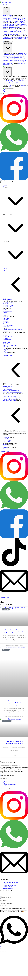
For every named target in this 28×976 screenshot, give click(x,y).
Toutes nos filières (7, 15)
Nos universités (7, 395)
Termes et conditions (8, 888)
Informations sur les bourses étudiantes (12, 57)
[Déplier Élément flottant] (0, 948)
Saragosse (22, 85)
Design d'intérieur (7, 311)
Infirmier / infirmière (8, 325)
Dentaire (23, 22)
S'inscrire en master (21, 38)
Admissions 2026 (8, 43)
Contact (5, 89)
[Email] (14, 876)
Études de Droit (7, 344)
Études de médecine (8, 306)
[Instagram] (14, 122)
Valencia (10, 85)
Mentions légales (7, 884)
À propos (5, 91)
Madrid (19, 83)
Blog (4, 6)
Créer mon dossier (4, 451)
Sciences (5, 352)
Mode (19, 20)
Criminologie (18, 33)
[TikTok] (14, 566)
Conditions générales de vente (10, 882)
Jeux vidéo (21, 21)
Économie (5, 31)
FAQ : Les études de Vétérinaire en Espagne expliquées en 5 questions (14, 631)
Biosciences (11, 25)
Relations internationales (12, 32)
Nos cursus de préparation (9, 400)
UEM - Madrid (6, 436)
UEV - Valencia (22, 81)
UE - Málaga (10, 81)
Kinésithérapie (16, 27)
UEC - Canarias (15, 82)
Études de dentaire (7, 304)
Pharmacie (17, 24)
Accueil (5, 5)
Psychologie (11, 24)
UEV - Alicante (7, 82)
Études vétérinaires (15, 17)
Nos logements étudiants (9, 399)
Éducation (23, 34)
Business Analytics (22, 30)
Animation (15, 21)
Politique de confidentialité (9, 885)
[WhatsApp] (14, 151)
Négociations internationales (13, 34)
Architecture (6, 37)
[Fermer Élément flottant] (1, 896)
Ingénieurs (16, 37)
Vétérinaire (18, 22)
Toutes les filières (7, 299)
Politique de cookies (8, 886)
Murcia (9, 86)
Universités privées (18, 54)
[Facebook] (14, 179)
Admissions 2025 (23, 53)
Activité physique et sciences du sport (12, 329)
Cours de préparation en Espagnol (14, 61)
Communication (7, 30)
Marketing (14, 30)
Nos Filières (6, 7)
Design (10, 21)
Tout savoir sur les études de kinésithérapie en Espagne (14, 742)
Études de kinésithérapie (13, 18)
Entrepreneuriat (12, 31)
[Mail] (14, 594)
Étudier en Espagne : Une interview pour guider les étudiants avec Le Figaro (14, 703)
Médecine (5, 24)
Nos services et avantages (15, 60)
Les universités (7, 67)
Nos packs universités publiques (14, 55)
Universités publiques (8, 54)
